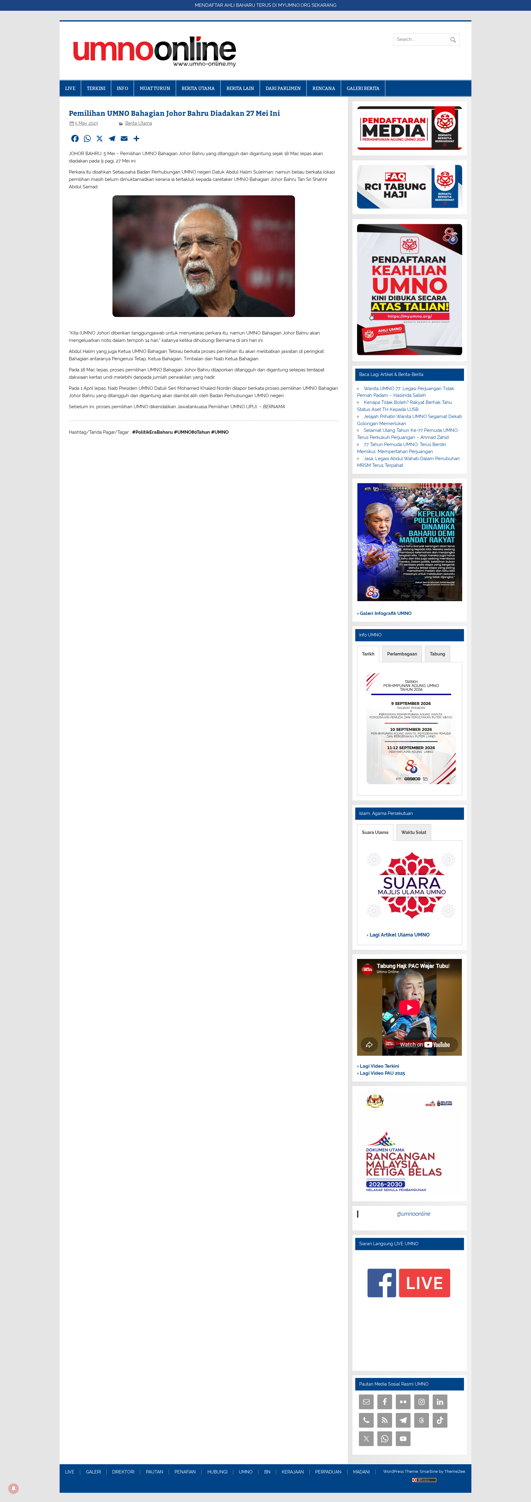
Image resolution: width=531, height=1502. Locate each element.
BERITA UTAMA (198, 88)
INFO (122, 88)
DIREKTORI (123, 1472)
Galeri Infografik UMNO (385, 613)
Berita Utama (138, 123)
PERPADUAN (328, 1472)
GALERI (93, 1472)
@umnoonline (414, 1214)
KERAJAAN (293, 1472)
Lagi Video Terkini (379, 1066)
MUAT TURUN (155, 88)
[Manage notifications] (13, 1488)
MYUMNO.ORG (294, 5)
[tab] (368, 654)
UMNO (246, 1472)
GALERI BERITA (363, 88)
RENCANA (324, 88)
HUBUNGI (217, 1472)
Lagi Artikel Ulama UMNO (399, 935)
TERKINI (96, 88)
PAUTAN (154, 1472)
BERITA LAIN (240, 88)
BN (267, 1472)
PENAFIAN (185, 1472)
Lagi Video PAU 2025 (382, 1073)
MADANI (361, 1472)
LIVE (70, 88)
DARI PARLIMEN (283, 88)
